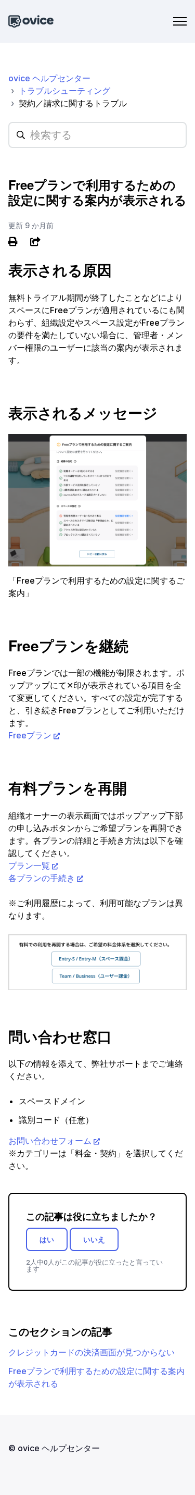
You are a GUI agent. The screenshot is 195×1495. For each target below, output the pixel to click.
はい (47, 1239)
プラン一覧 (29, 865)
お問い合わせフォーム (50, 1140)
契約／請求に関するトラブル (73, 103)
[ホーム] (31, 21)
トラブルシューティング (64, 90)
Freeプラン (29, 735)
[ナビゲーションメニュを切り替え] (180, 21)
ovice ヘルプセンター (49, 78)
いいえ (94, 1239)
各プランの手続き (41, 878)
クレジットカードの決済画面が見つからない (91, 1352)
